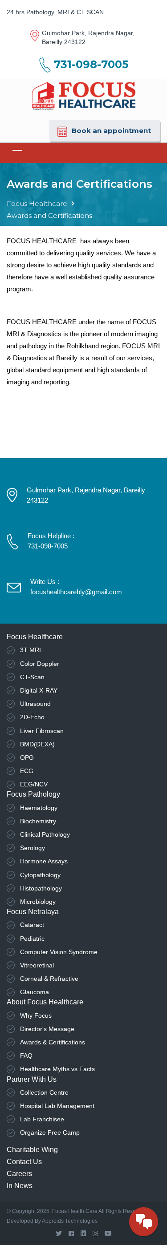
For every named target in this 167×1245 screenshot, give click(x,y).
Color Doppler (39, 663)
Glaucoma (34, 991)
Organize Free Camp (50, 1132)
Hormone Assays (44, 861)
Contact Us (24, 1161)
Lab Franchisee (42, 1119)
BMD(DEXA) (37, 744)
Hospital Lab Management (57, 1105)
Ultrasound (35, 703)
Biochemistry (38, 821)
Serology (32, 847)
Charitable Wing (32, 1149)
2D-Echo (32, 717)
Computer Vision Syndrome (59, 951)
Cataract (32, 924)
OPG (27, 757)
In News (20, 1185)
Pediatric (32, 938)
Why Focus (36, 1015)
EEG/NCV (34, 784)
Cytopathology (40, 874)
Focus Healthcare (37, 203)
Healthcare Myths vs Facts (57, 1068)
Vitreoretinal (37, 965)
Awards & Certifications (52, 1042)
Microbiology (38, 901)
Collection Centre (44, 1092)
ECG (26, 770)
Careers (19, 1173)
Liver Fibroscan (42, 730)
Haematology (38, 807)
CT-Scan (32, 677)
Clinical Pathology (45, 834)
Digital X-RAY (38, 690)
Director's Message (47, 1028)
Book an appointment (111, 130)
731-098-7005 (91, 64)
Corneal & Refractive (49, 978)
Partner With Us (32, 1079)
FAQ (26, 1055)
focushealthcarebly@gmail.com (76, 592)
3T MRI (30, 649)
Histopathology (41, 888)
